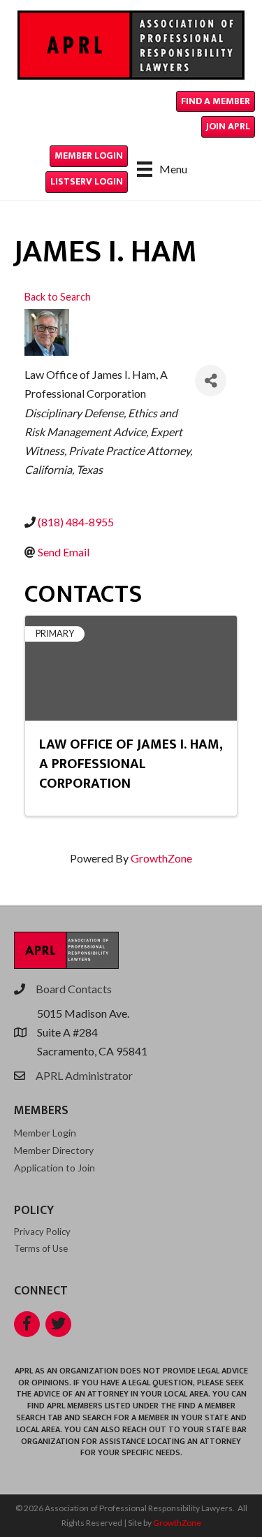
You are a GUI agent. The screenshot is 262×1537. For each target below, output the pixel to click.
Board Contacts (74, 988)
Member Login (45, 1133)
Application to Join (54, 1168)
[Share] (210, 380)
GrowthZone (161, 858)
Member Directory (54, 1150)
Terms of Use (41, 1248)
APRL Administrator (84, 1075)
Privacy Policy (42, 1231)
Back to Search (57, 297)
